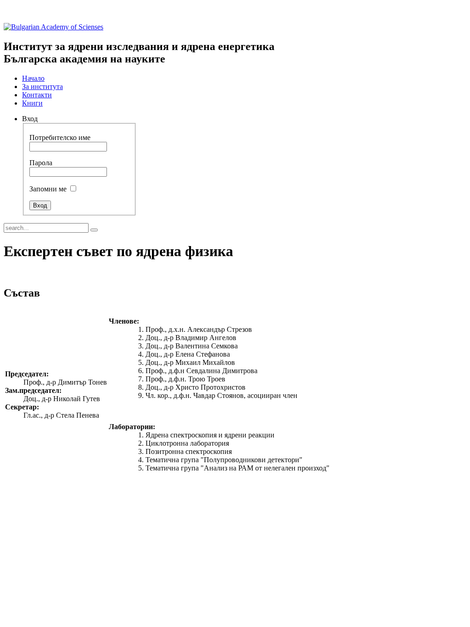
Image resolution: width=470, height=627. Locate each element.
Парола (40, 163)
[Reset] (94, 230)
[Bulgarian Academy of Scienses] (53, 27)
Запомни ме (48, 189)
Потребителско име (59, 137)
